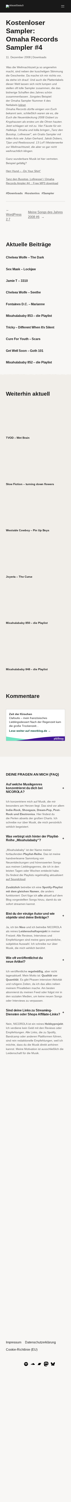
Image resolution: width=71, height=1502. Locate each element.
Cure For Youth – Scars (23, 339)
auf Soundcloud (15, 879)
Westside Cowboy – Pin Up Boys (27, 530)
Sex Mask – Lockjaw (21, 269)
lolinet (22, 105)
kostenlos (33, 193)
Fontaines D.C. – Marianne (25, 304)
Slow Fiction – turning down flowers (30, 484)
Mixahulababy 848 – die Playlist (27, 669)
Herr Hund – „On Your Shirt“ (23, 171)
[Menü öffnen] (62, 6)
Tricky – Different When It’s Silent (30, 327)
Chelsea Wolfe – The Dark (25, 257)
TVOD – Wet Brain (17, 437)
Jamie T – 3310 (17, 280)
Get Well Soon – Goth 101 (24, 350)
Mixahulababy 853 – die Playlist (29, 315)
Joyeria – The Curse (19, 576)
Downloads (39, 57)
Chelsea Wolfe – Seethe (23, 292)
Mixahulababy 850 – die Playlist (27, 622)
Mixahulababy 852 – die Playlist (29, 362)
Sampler (48, 193)
